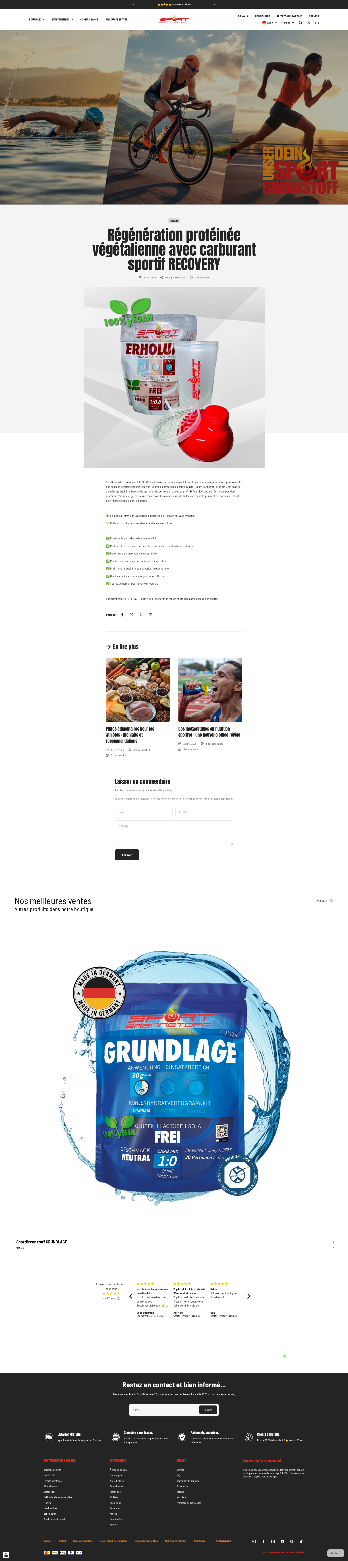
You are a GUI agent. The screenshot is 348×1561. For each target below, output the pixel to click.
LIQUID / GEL (50, 1475)
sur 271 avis (109, 1298)
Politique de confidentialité (166, 798)
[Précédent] (133, 4)
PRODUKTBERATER (117, 19)
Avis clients (182, 1497)
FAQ (178, 1475)
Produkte (174, 221)
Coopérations (116, 1519)
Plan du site (182, 1486)
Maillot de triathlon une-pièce (58, 1497)
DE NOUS (243, 16)
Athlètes (114, 1497)
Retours (180, 1491)
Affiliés (113, 1513)
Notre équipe (116, 1475)
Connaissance (117, 1486)
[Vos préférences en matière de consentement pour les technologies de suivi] (6, 1555)
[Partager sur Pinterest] (141, 614)
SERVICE (314, 16)
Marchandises (50, 1508)
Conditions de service (197, 798)
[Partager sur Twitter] (131, 614)
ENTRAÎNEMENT (60, 19)
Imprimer (47, 1541)
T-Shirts (47, 1502)
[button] (131, 1296)
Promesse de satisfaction (189, 1502)
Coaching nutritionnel (54, 1519)
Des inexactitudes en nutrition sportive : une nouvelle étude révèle (209, 732)
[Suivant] (214, 4)
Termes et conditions (82, 1541)
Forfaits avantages (53, 1480)
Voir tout (321, 900)
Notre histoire (117, 1480)
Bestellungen (199, 1541)
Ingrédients (115, 1491)
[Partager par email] (150, 614)
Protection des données (175, 1541)
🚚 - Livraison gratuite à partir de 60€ (174, 4)
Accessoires (49, 1491)
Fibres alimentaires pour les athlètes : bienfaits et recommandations (130, 735)
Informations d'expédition (146, 1541)
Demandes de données (188, 1480)
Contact (180, 1469)
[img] (111, 1293)
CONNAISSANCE (89, 19)
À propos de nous (118, 1469)
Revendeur (115, 1508)
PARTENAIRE (262, 16)
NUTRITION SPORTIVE (289, 16)
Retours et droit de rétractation (113, 1541)
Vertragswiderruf (223, 1541)
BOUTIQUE (35, 19)
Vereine (114, 1524)
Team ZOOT (115, 1502)
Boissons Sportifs (52, 1469)
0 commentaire (202, 277)
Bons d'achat (50, 1513)
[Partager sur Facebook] (122, 614)
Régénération (50, 1486)
